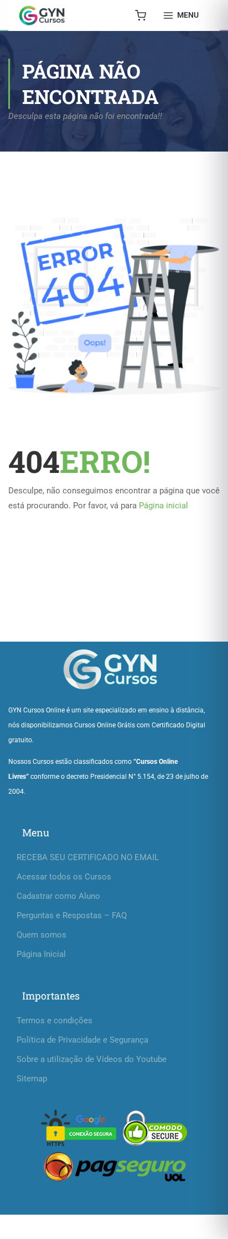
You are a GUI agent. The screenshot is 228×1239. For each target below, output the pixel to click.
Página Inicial (41, 954)
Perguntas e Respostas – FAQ (72, 915)
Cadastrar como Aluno (58, 896)
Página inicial (163, 506)
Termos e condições (54, 1020)
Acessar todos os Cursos (64, 877)
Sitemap (32, 1079)
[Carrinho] (140, 15)
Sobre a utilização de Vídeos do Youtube (92, 1059)
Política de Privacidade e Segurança (82, 1040)
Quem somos (41, 935)
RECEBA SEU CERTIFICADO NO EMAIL (88, 857)
